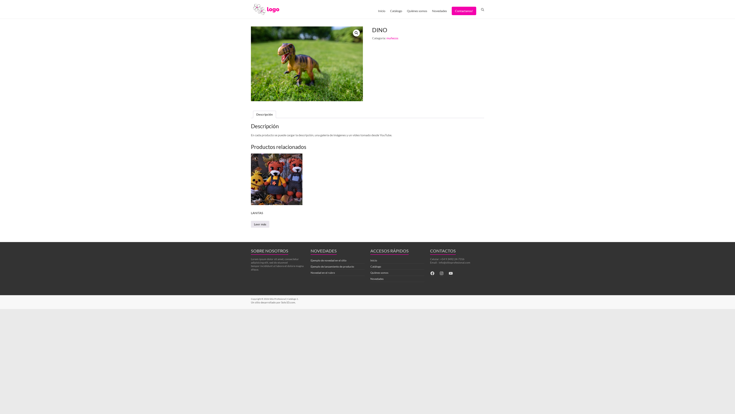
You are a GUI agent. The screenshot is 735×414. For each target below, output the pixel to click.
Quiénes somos (417, 11)
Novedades (439, 11)
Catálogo (396, 11)
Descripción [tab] (264, 114)
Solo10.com (288, 302)
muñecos (392, 38)
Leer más (260, 224)
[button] (356, 33)
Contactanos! (464, 11)
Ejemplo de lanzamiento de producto (332, 266)
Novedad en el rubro (323, 272)
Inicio (381, 11)
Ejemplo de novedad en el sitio (328, 260)
